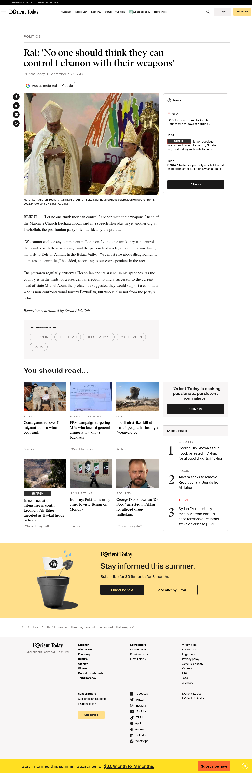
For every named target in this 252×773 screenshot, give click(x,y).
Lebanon (83, 644)
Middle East (85, 649)
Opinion (83, 663)
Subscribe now (122, 590)
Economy (84, 654)
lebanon (41, 337)
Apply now (195, 408)
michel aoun (131, 337)
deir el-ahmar (98, 337)
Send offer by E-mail (172, 590)
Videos (82, 668)
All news (196, 184)
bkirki (39, 347)
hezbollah (67, 337)
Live (35, 627)
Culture (83, 659)
